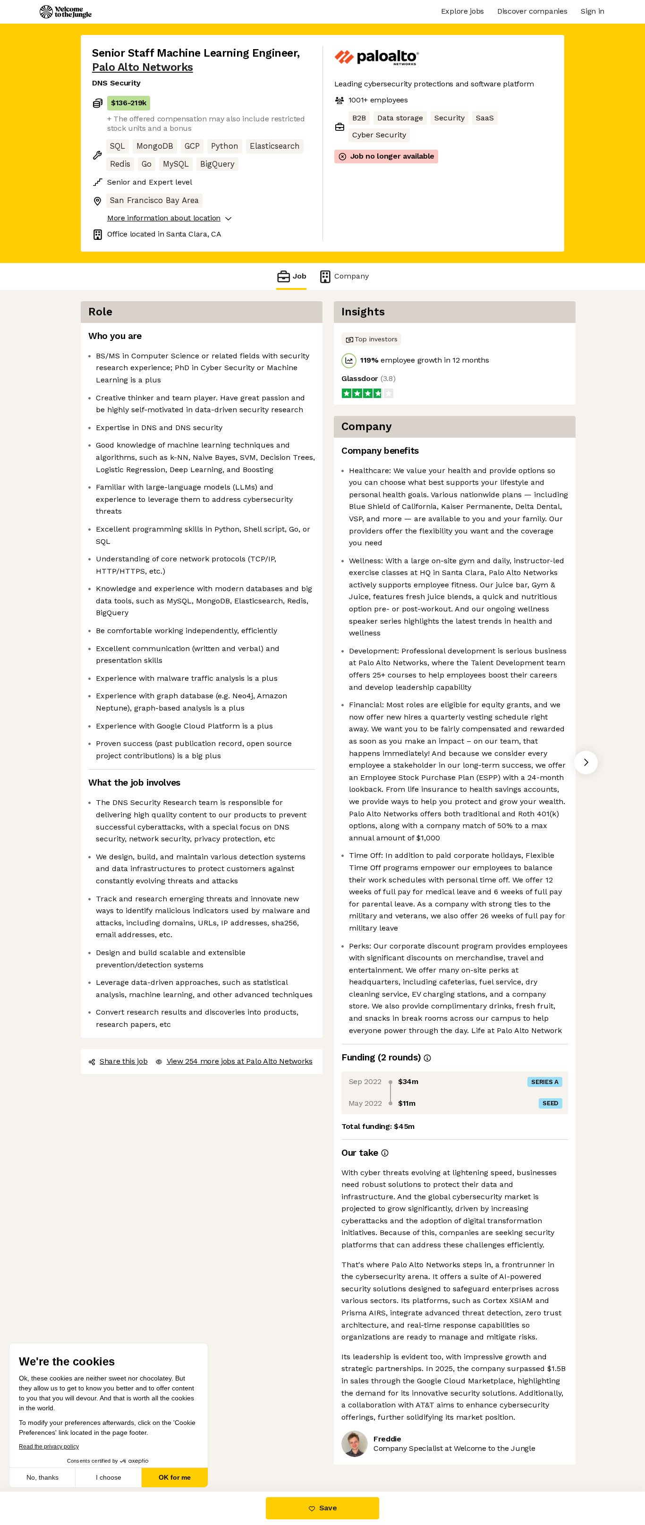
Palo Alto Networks (142, 67)
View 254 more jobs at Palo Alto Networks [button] (240, 1061)
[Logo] (66, 11)
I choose (108, 1477)
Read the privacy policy (49, 1446)
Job (299, 275)
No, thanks (42, 1477)
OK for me (175, 1477)
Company (351, 275)
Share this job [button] (124, 1061)
